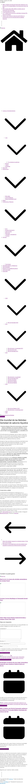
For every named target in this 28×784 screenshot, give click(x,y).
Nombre (2, 641)
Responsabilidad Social (10, 199)
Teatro (7, 165)
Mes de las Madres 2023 (14, 408)
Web (1, 646)
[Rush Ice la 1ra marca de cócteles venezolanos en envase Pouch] (2, 576)
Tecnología (8, 264)
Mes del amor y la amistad (14, 377)
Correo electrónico (5, 643)
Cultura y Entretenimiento (9, 111)
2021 (6, 324)
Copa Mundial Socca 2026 (9, 11)
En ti (6, 228)
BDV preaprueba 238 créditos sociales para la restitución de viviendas (14, 9)
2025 (6, 412)
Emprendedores (9, 197)
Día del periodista (12, 380)
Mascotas (7, 233)
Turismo (7, 236)
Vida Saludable (6, 267)
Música (7, 163)
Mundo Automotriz (10, 230)
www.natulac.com (6, 512)
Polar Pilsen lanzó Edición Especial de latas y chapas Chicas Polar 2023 (13, 618)
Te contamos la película (13, 162)
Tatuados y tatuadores (10, 234)
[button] (15, 136)
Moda (4, 200)
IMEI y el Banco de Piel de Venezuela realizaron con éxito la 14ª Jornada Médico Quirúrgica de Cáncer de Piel (15, 6)
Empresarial (5, 169)
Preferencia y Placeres (8, 202)
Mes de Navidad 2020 (13, 322)
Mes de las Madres (12, 382)
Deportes (5, 168)
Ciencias (5, 237)
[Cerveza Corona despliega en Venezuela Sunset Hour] (12, 595)
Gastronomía (8, 231)
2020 (6, 298)
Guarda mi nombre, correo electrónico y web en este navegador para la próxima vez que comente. (13, 649)
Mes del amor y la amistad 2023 (15, 410)
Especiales (5, 271)
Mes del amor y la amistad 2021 (15, 348)
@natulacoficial (4, 513)
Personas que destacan (5, 659)
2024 (6, 411)
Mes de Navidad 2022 (13, 378)
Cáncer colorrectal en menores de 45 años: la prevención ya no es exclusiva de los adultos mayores (13, 17)
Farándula (7, 166)
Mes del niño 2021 (12, 350)
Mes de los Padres (12, 381)
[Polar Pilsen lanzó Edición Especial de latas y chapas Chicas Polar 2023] (12, 615)
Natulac (16, 513)
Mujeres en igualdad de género (10, 268)
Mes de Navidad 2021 (13, 351)
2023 (6, 384)
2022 (6, 352)
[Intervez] (14, 51)
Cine (6, 137)
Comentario (3, 628)
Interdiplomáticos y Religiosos (10, 265)
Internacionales (6, 270)
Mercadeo (7, 196)
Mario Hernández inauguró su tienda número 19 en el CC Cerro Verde (15, 541)
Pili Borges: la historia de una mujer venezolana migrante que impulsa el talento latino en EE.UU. (14, 664)
